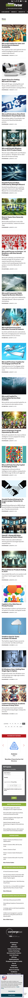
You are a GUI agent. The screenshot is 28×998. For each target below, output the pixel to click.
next (24, 745)
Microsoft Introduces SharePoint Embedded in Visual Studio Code (13, 115)
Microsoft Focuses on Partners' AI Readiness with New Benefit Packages (14, 253)
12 (20, 723)
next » (21, 726)
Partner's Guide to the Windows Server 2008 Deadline (12, 840)
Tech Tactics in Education (14, 974)
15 (8, 726)
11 (18, 723)
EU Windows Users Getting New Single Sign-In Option (13, 670)
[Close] (21, 976)
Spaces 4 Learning (14, 969)
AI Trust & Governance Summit (10, 871)
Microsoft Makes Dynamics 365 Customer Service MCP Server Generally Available (13, 830)
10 (15, 723)
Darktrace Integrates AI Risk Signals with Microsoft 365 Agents (13, 818)
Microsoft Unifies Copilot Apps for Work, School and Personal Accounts (13, 813)
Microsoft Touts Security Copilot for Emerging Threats (13, 466)
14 (5, 726)
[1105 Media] (14, 937)
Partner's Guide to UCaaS (9, 849)
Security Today (14, 967)
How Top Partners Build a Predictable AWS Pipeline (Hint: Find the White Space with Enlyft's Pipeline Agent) (13, 876)
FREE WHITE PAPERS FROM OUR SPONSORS (14, 895)
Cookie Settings (11, 991)
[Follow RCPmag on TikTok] (16, 1)
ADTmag (14, 944)
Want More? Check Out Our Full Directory (14, 760)
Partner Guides (14, 835)
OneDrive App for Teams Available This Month (10, 637)
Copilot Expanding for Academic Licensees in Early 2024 (13, 704)
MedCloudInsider (14, 959)
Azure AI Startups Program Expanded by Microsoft (11, 431)
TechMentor (14, 971)
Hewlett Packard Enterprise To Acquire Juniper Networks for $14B (13, 501)
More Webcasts (7, 891)
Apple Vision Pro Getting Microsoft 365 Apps (11, 80)
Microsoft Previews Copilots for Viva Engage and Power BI (13, 363)
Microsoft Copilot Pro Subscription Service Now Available (11, 398)
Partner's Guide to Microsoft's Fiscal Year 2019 (13, 858)
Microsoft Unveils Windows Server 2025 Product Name (12, 149)
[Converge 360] (14, 932)
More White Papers (8, 919)
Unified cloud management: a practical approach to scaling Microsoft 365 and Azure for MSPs (12, 915)
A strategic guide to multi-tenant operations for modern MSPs (14, 909)
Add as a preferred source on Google (15, 8)
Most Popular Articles (14, 804)
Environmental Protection (14, 953)
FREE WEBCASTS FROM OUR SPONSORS (14, 867)
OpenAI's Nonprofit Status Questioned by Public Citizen (12, 536)
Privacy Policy (14, 782)
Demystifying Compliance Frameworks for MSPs (13, 904)
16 (11, 726)
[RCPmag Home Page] (14, 4)
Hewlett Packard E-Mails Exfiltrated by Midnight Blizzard (13, 183)
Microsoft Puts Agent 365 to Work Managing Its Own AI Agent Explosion (12, 808)
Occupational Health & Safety (14, 961)
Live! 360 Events (14, 955)
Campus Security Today (14, 949)
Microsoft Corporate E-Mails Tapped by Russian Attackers (12, 294)
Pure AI (14, 963)
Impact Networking (14, 752)
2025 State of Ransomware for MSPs (12, 900)
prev (3, 745)
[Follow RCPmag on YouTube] (21, 1)
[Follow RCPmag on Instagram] (18, 1)
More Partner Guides (8, 862)
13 (23, 723)
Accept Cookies (11, 995)
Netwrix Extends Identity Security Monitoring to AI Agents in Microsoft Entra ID (13, 824)
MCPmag (14, 957)
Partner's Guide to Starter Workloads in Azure (12, 853)
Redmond (14, 965)
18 (17, 726)
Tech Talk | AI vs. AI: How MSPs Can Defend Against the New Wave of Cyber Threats (13, 887)
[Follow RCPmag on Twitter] (14, 1)
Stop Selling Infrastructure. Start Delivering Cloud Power (13, 882)
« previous (5, 723)
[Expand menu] (25, 2)
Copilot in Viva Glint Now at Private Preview (11, 605)
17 (14, 726)
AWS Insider (14, 946)
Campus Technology (14, 951)
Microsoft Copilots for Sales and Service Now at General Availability (13, 45)
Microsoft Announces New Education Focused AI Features (13, 328)
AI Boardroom (14, 942)
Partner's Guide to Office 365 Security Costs (12, 845)
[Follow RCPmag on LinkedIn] (12, 1)
